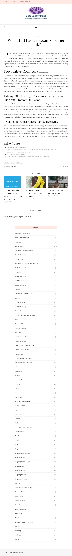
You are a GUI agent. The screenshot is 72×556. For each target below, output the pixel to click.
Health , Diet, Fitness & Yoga (24, 345)
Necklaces (18, 414)
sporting (19, 162)
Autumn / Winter (20, 246)
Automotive (18, 242)
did (59, 83)
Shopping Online (20, 466)
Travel (17, 518)
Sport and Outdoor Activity (23, 487)
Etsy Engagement (21, 302)
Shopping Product (20, 475)
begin (6, 162)
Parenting (18, 419)
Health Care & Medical (22, 350)
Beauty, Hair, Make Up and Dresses (26, 263)
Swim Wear (18, 505)
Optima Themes (18, 552)
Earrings (17, 298)
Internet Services (20, 367)
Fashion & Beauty (20, 307)
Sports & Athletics (21, 492)
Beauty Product (20, 259)
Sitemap (14, 2)
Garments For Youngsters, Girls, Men (19, 152)
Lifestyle (18, 384)
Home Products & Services (24, 358)
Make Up (18, 393)
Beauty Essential (20, 255)
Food (16, 319)
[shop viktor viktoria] (36, 13)
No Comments (64, 167)
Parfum (17, 423)
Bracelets (18, 272)
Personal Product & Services (24, 427)
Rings (17, 440)
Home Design (19, 354)
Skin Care (18, 483)
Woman (36, 37)
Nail (16, 410)
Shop (16, 444)
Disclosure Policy (24, 2)
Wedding (18, 531)
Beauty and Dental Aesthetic (24, 250)
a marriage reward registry (16, 154)
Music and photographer (23, 401)
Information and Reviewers (24, 363)
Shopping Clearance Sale (23, 453)
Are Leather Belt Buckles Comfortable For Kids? (34, 193)
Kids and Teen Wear (21, 380)
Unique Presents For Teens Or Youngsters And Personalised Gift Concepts (31, 150)
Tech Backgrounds (21, 509)
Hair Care (18, 332)
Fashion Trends (20, 311)
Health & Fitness (20, 341)
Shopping (18, 449)
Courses (17, 289)
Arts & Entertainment (22, 238)
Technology (18, 513)
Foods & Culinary (20, 324)
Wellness (18, 535)
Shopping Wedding (21, 479)
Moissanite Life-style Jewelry (16, 147)
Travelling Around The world (24, 522)
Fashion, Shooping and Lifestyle (25, 315)
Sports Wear (19, 496)
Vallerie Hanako (11, 166)
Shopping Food (20, 457)
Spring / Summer (20, 500)
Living (17, 388)
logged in (15, 217)
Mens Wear (18, 397)
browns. (49, 56)
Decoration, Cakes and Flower (24, 294)
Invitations (18, 371)
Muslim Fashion (20, 406)
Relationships (19, 431)
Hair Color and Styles (21, 337)
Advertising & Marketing (23, 233)
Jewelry (17, 375)
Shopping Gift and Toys (22, 462)
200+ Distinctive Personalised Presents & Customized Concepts (28, 157)
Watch (17, 526)
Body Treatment (20, 268)
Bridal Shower (19, 281)
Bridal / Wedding (20, 276)
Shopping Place (20, 470)
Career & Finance (20, 285)
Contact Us (7, 2)
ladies (12, 162)
